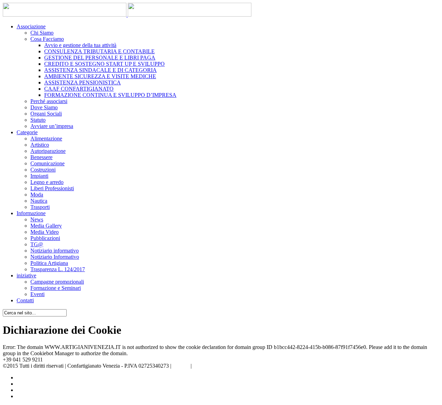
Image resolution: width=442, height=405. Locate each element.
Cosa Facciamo (47, 39)
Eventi (37, 294)
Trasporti (40, 207)
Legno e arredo (47, 182)
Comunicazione (47, 163)
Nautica (38, 201)
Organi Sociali (46, 114)
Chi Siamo (42, 33)
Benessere (41, 157)
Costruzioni (43, 170)
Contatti (25, 300)
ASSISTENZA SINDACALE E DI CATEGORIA (100, 70)
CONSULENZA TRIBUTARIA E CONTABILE (99, 51)
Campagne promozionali (57, 282)
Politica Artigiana (49, 263)
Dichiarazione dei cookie (220, 366)
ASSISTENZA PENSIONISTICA (82, 82)
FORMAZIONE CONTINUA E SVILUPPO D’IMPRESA (110, 95)
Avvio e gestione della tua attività (80, 45)
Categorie (27, 132)
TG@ (36, 244)
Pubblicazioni (45, 238)
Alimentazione (46, 138)
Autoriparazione (48, 151)
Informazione (31, 213)
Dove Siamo (44, 107)
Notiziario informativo (54, 251)
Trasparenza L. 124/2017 (57, 269)
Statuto (38, 120)
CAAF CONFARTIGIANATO (79, 89)
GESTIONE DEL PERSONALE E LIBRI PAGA (99, 58)
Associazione (31, 26)
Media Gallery (46, 226)
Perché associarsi (48, 101)
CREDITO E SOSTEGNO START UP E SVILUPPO (104, 64)
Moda (36, 194)
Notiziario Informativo (54, 257)
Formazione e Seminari (55, 288)
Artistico (39, 145)
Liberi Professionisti (52, 188)
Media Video (44, 232)
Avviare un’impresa (51, 126)
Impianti (39, 176)
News (36, 219)
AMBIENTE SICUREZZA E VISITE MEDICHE (100, 76)
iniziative (26, 275)
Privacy (181, 366)
